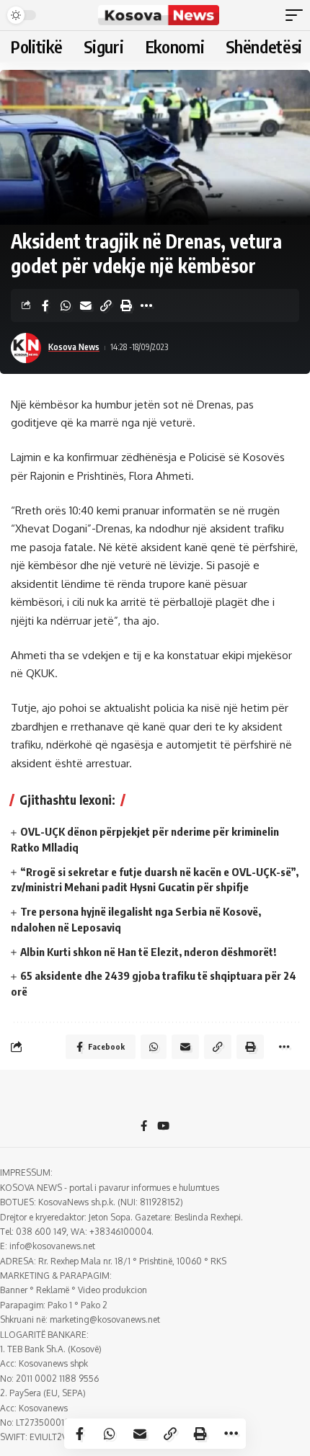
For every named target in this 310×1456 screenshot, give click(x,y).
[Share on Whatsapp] (66, 305)
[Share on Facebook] (45, 305)
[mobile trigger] (297, 15)
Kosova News (73, 346)
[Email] (86, 305)
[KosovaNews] (158, 15)
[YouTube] (163, 1127)
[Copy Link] (106, 305)
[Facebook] (144, 1127)
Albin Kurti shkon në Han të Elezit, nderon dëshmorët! (148, 951)
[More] (146, 305)
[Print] (126, 305)
